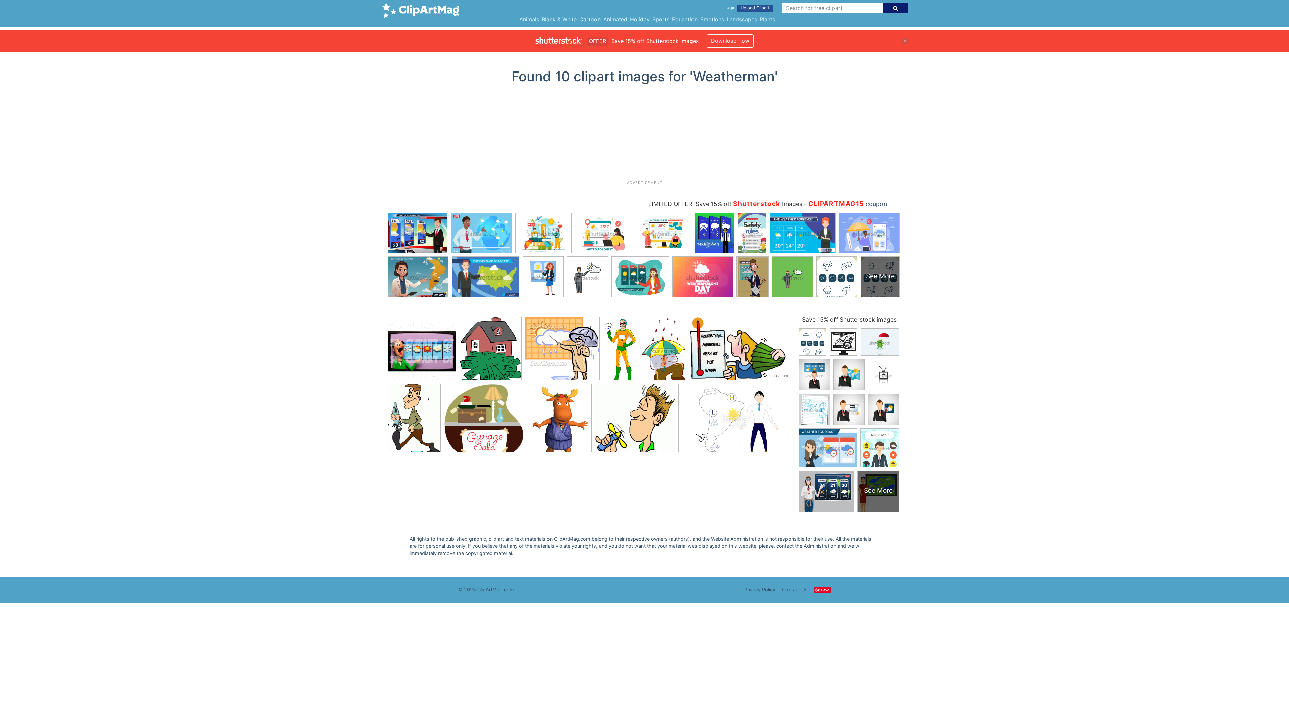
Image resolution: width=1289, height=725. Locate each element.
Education (685, 19)
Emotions (712, 19)
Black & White (559, 19)
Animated (615, 19)
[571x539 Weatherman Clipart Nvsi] (483, 421)
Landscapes (742, 19)
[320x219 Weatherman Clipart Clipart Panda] (739, 351)
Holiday (640, 19)
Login (729, 7)
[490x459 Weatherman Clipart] (635, 421)
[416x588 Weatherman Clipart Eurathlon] (414, 421)
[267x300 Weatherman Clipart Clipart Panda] (490, 351)
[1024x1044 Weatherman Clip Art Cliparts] (422, 351)
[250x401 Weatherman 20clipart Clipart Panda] (663, 351)
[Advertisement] (644, 135)
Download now (730, 40)
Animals (529, 19)
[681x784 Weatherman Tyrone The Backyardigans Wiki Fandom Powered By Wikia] (559, 421)
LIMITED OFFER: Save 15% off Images (725, 203)
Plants (767, 19)
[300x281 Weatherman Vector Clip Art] (562, 351)
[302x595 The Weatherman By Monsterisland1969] (620, 351)
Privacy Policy (759, 589)
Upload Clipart (755, 7)
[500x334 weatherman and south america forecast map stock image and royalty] (734, 421)
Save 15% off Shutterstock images (849, 319)
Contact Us (795, 589)
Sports (660, 19)
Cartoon (590, 19)
